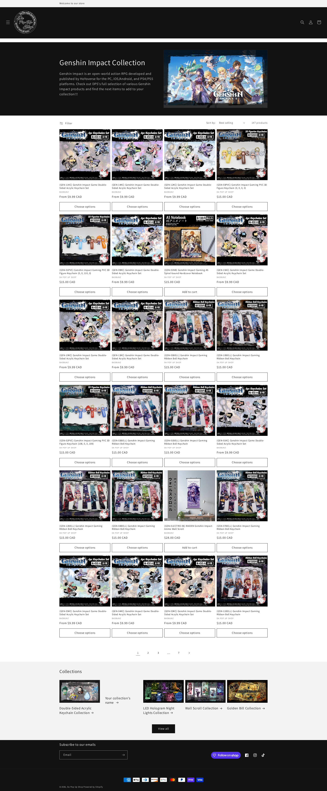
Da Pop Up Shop (75, 787)
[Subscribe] (123, 754)
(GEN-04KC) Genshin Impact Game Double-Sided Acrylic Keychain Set (135, 613)
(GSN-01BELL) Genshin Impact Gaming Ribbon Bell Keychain (185, 442)
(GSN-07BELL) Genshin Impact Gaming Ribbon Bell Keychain (238, 527)
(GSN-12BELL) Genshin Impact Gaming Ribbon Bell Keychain (80, 527)
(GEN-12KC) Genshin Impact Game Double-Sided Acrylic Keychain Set (188, 186)
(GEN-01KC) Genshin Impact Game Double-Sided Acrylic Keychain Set (240, 442)
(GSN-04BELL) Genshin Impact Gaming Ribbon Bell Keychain (133, 527)
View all (163, 728)
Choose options (85, 206)
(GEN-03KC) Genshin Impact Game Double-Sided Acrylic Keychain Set (188, 613)
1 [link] (138, 653)
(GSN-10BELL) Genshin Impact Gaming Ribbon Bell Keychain (238, 357)
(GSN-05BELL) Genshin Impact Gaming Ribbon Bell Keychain (185, 357)
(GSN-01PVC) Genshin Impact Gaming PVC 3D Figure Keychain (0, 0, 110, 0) (84, 272)
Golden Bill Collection (244, 708)
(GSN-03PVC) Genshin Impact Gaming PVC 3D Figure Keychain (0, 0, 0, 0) (242, 186)
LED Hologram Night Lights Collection (158, 710)
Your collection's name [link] (117, 700)
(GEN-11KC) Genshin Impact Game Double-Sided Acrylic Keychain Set (83, 186)
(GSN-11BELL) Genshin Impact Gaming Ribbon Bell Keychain (238, 613)
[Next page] (189, 653)
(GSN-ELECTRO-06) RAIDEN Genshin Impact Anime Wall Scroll (188, 527)
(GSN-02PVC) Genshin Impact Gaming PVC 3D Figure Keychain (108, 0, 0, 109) (84, 442)
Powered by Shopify (93, 787)
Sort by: (210, 122)
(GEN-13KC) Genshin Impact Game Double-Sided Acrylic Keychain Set (135, 357)
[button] (8, 22)
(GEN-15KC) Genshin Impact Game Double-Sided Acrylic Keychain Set (240, 272)
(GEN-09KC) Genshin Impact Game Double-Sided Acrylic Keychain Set (135, 272)
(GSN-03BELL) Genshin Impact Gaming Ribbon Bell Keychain (133, 442)
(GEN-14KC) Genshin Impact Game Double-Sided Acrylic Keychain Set (135, 186)
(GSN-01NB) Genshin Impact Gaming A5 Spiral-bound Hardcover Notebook (186, 272)
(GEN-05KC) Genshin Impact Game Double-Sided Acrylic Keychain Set (83, 613)
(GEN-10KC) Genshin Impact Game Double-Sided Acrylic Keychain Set (83, 357)
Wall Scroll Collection (201, 708)
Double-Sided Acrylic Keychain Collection (75, 710)
